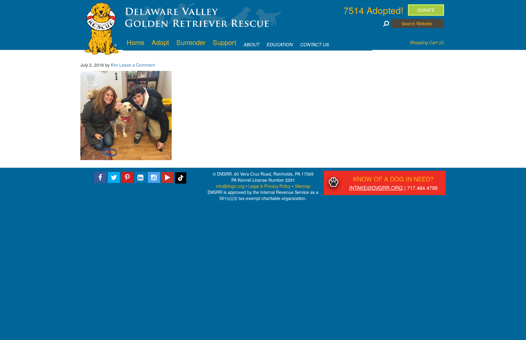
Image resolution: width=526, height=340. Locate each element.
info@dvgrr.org (230, 186)
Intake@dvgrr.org (376, 187)
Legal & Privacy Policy (269, 186)
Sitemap (302, 186)
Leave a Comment (137, 65)
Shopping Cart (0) (427, 42)
